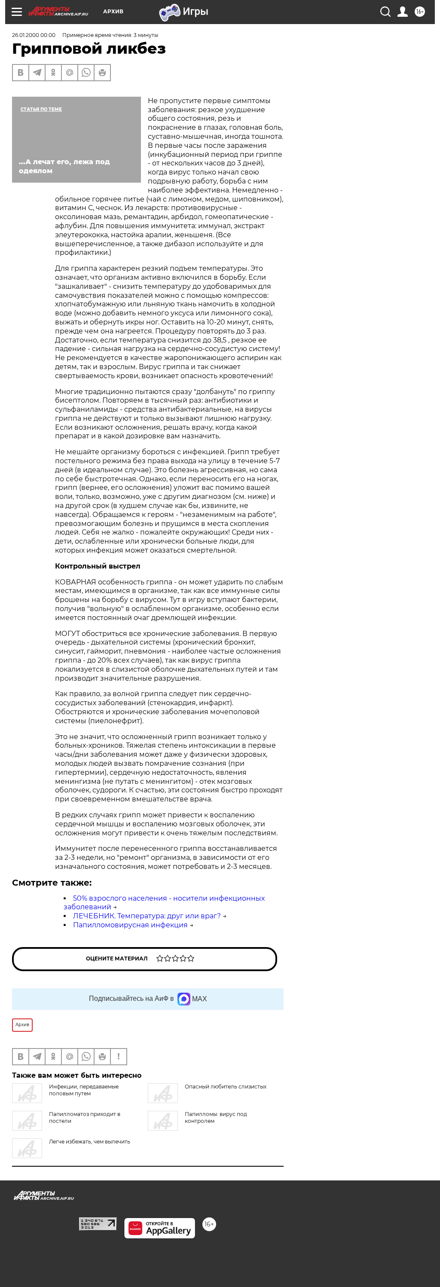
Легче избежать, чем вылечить (89, 1141)
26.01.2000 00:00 (33, 35)
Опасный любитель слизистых (225, 1086)
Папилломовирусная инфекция (130, 925)
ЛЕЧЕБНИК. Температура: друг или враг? (147, 916)
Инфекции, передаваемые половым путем (84, 1090)
